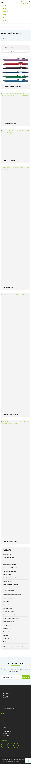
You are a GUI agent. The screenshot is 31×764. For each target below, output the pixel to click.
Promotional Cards (8, 621)
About (4, 8)
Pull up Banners (7, 625)
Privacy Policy (7, 731)
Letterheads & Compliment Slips (12, 594)
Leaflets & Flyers (9, 590)
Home (4, 5)
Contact (4, 17)
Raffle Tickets (7, 628)
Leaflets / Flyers (7, 588)
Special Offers (7, 638)
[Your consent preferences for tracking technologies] (28, 761)
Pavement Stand (7, 604)
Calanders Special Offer (9, 564)
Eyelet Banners (7, 581)
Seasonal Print (7, 631)
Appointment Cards (8, 557)
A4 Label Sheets (7, 554)
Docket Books (7, 574)
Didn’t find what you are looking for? (13, 646)
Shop (7, 37)
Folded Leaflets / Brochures (10, 584)
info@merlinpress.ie (8, 708)
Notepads (6, 601)
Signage (5, 635)
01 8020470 (6, 706)
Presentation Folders (9, 611)
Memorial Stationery (9, 598)
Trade (4, 20)
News (4, 14)
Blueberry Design (14, 761)
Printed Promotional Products (11, 618)
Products (5, 11)
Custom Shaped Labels (9, 571)
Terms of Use (6, 735)
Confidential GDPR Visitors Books (12, 567)
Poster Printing (7, 608)
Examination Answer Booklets (11, 578)
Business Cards (7, 561)
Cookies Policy (7, 733)
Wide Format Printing (9, 642)
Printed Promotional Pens (10, 615)
